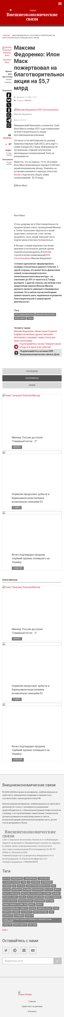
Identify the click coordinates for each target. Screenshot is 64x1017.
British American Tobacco (15, 908)
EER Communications (24, 315)
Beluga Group (9, 901)
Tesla (30, 318)
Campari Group (45, 908)
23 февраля (47, 882)
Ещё (4, 930)
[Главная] (32, 10)
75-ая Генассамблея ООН (38, 886)
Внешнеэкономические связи (32, 16)
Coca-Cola (8, 916)
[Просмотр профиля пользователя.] (7, 51)
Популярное (42, 378)
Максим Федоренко (45, 315)
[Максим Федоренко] (36, 109)
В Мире (16, 507)
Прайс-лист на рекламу (32, 1006)
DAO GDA (32, 925)
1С (28, 882)
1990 (23, 882)
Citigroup (26, 912)
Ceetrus (7, 912)
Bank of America (53, 897)
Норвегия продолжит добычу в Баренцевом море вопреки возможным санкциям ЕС (30, 498)
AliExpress (38, 890)
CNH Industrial (40, 912)
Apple (57, 890)
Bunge (32, 908)
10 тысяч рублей (11, 882)
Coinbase (19, 916)
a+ (10, 143)
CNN (51, 912)
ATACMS (56, 893)
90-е (53, 886)
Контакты (32, 1011)
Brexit (40, 905)
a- (6, 144)
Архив (32, 385)
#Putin (6, 878)
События (17, 568)
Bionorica (39, 901)
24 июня (7, 886)
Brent (31, 905)
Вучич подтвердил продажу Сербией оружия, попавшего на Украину (31, 558)
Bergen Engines (26, 901)
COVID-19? (7, 925)
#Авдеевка (17, 878)
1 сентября (44, 878)
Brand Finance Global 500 (15, 905)
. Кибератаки (30, 878)
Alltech (48, 890)
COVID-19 (29, 916)
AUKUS (22, 897)
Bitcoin (49, 901)
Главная (6, 35)
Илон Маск (20, 318)
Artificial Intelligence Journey (36, 893)
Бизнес (28, 100)
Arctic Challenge (11, 893)
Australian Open (35, 897)
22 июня (35, 882)
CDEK (56, 908)
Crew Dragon (20, 925)
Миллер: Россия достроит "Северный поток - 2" (27, 439)
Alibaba (27, 890)
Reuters (18, 174)
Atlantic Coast (10, 897)
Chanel (16, 912)
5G (14, 886)
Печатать (7, 138)
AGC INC (6, 890)
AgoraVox (16, 890)
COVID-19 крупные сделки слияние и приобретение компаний (27, 920)
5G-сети (21, 886)
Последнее (32, 371)
